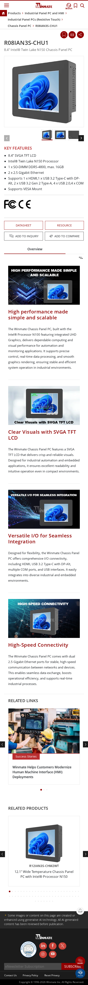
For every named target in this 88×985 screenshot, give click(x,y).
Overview (34, 249)
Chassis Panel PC (19, 26)
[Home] (3, 13)
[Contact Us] (72, 34)
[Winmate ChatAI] (80, 973)
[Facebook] (52, 946)
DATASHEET (23, 225)
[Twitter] (62, 945)
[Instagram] (43, 954)
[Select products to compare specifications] (44, 236)
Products (14, 13)
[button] (80, 961)
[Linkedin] (43, 946)
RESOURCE (64, 225)
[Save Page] (64, 34)
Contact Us (10, 975)
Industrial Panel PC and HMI (44, 13)
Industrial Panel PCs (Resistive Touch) (34, 19)
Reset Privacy (52, 975)
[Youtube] (52, 954)
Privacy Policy (30, 975)
